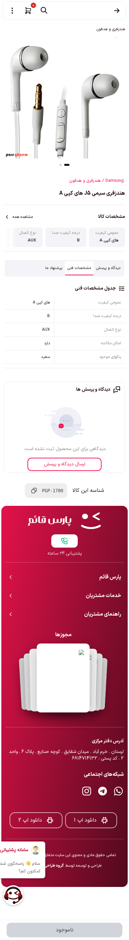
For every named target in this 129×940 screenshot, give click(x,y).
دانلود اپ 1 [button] (85, 820)
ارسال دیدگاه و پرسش (64, 464)
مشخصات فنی (79, 268)
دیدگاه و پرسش (108, 268)
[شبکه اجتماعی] (118, 791)
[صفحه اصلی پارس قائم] (64, 520)
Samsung (114, 180)
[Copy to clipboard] (34, 490)
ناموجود (64, 930)
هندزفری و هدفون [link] (111, 29)
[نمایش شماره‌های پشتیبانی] (64, 541)
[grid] (64, 330)
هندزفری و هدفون (85, 180)
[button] (28, 10)
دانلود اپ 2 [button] (30, 820)
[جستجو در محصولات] (44, 10)
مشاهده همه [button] (23, 217)
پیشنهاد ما (53, 268)
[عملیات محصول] (12, 10)
